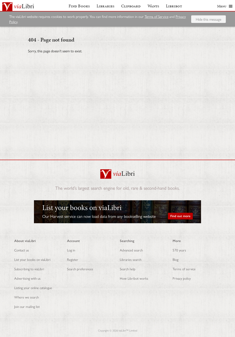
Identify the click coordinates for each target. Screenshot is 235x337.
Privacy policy (182, 278)
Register (72, 259)
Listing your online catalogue (33, 287)
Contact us (21, 250)
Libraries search (130, 259)
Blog (175, 259)
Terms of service (184, 268)
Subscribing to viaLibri (29, 268)
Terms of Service (156, 16)
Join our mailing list (27, 306)
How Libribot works (134, 278)
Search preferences (80, 268)
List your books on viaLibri (32, 259)
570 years (179, 250)
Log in (71, 250)
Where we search (26, 297)
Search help (127, 268)
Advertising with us (27, 278)
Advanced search (131, 250)
